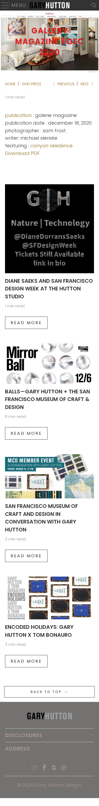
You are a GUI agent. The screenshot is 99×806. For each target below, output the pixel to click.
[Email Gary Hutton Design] (35, 768)
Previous (65, 84)
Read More (26, 323)
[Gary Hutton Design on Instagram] (64, 768)
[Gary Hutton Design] (49, 5)
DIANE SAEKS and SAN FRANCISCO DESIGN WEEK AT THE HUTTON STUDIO (49, 288)
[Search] (94, 5)
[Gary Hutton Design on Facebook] (44, 768)
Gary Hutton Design (58, 785)
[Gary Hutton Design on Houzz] (54, 768)
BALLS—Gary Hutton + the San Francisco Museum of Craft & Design (47, 399)
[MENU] (3, 5)
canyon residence (51, 145)
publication (18, 115)
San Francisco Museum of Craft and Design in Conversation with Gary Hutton (41, 517)
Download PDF (22, 153)
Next (85, 84)
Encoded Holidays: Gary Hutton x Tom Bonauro (39, 631)
